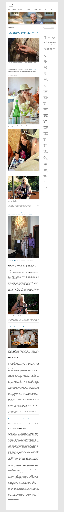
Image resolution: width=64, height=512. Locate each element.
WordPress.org (46, 187)
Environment (14, 9)
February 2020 (46, 114)
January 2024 (45, 79)
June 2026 (45, 55)
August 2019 (45, 120)
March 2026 (45, 57)
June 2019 (45, 121)
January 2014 (45, 170)
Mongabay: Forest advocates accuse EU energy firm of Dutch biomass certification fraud (50, 42)
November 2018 (46, 126)
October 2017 (46, 135)
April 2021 (45, 104)
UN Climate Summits (21, 9)
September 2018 (46, 128)
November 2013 (46, 171)
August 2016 (45, 144)
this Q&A (13, 260)
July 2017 (45, 138)
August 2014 (45, 165)
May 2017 (45, 140)
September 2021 (46, 99)
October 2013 (46, 172)
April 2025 (45, 65)
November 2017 (46, 134)
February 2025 (46, 67)
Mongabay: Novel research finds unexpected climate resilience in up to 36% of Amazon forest (49, 38)
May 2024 (45, 75)
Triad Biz (35, 9)
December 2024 (46, 69)
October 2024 (46, 72)
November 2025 (46, 59)
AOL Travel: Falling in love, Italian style (18, 327)
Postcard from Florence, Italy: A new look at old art (21, 419)
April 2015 (45, 157)
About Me (50, 9)
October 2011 (46, 177)
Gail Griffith (35, 205)
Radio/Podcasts (29, 9)
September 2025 (46, 61)
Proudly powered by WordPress (12, 507)
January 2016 (45, 150)
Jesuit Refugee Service (11, 206)
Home (9, 9)
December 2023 (46, 80)
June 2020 (45, 110)
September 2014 (46, 164)
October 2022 (46, 91)
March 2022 (45, 96)
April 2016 (45, 147)
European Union (30, 205)
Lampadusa (23, 320)
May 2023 (45, 85)
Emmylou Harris (25, 205)
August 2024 (45, 73)
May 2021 (45, 103)
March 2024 (45, 78)
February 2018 (46, 132)
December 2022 (46, 90)
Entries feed (45, 184)
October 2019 (46, 117)
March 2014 (45, 168)
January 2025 (45, 68)
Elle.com (26, 319)
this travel (12, 350)
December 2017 (46, 133)
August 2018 (45, 129)
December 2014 (46, 160)
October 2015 (46, 153)
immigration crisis (35, 319)
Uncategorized (17, 205)
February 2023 (46, 87)
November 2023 (46, 81)
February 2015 (46, 159)
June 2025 (45, 62)
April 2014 (45, 166)
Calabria (25, 411)
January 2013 (45, 176)
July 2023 (45, 84)
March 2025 (45, 66)
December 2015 (46, 151)
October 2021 (46, 98)
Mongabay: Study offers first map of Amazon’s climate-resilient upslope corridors (49, 35)
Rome (20, 206)
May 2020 (45, 111)
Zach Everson (33, 411)
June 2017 (45, 139)
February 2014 (46, 169)
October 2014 (46, 163)
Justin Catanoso (13, 5)
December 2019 (46, 116)
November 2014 (46, 162)
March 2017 (45, 141)
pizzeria (30, 411)
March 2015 (45, 158)
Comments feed (46, 186)
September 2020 (46, 109)
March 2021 (45, 105)
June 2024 (45, 74)
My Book (45, 9)
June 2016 (45, 145)
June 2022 (45, 93)
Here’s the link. (33, 69)
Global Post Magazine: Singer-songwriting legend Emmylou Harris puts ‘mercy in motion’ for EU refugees (23, 33)
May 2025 (45, 63)
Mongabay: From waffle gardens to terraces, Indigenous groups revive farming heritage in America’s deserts (49, 48)
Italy (37, 205)
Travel (40, 9)
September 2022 (46, 92)
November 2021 (46, 97)
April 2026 (45, 56)
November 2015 (46, 152)
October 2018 (46, 127)
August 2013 (45, 175)
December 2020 (46, 108)
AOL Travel (22, 411)
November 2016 (46, 142)
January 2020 (45, 115)
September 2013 (46, 174)
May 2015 (45, 156)
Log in (44, 183)
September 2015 (46, 154)
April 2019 (45, 122)
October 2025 (46, 60)
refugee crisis (17, 206)
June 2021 (45, 102)
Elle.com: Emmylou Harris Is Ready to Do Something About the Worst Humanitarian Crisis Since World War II (23, 213)
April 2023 (45, 86)
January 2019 (45, 123)
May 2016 (45, 146)
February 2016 (46, 148)
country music (23, 319)
